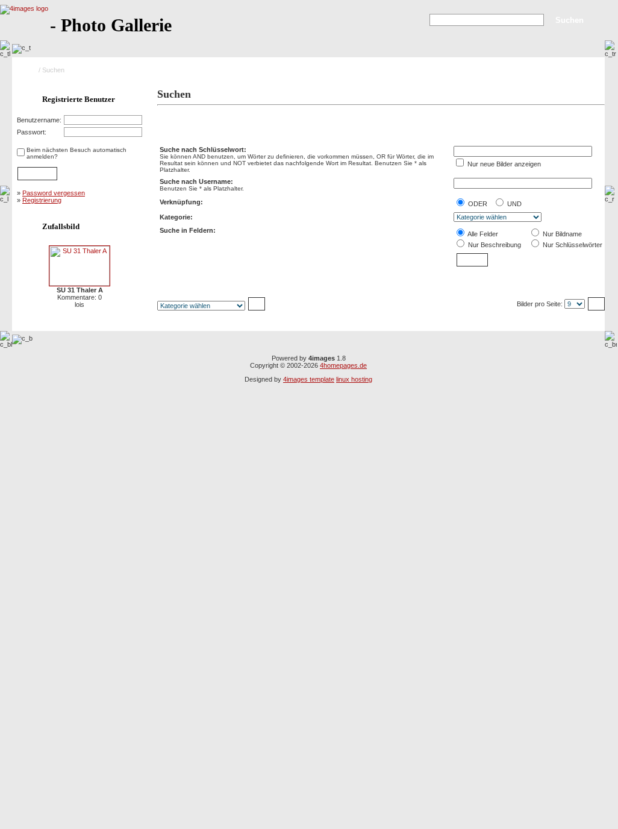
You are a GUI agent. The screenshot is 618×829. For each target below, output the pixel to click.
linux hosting (354, 379)
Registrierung (41, 200)
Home (28, 70)
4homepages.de (343, 365)
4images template (308, 379)
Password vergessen (53, 193)
